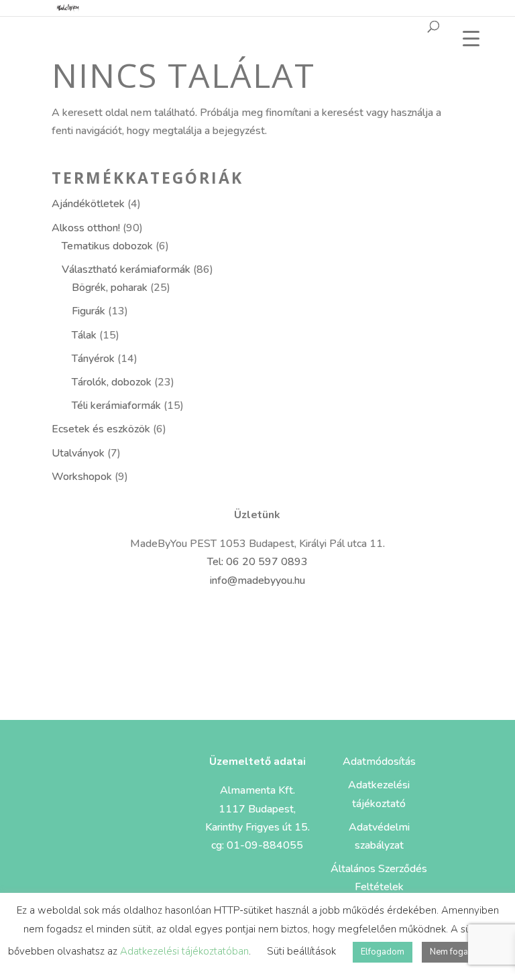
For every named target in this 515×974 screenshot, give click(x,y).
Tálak (84, 335)
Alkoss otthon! (86, 228)
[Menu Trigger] (471, 38)
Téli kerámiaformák (116, 405)
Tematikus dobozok (107, 246)
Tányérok (93, 358)
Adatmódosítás (379, 761)
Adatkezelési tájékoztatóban (184, 951)
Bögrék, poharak (110, 287)
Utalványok (78, 453)
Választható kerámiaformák (126, 269)
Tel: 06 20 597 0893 (257, 561)
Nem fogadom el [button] (463, 952)
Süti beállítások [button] (301, 951)
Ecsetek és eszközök (101, 429)
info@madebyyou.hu (257, 580)
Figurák (88, 311)
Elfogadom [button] (382, 952)
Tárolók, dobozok (112, 382)
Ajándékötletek (88, 203)
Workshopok (82, 476)
